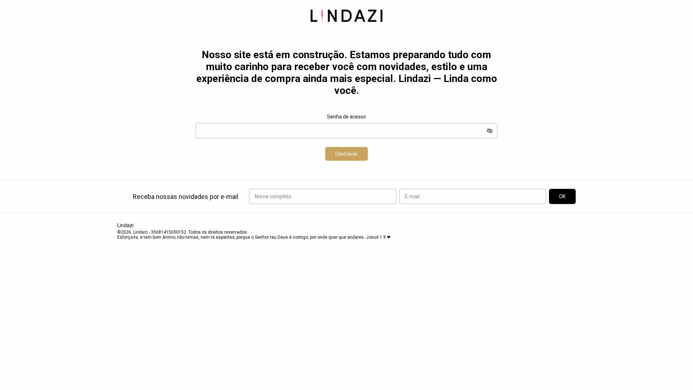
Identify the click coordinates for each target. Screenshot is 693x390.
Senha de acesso (346, 117)
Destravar (346, 154)
